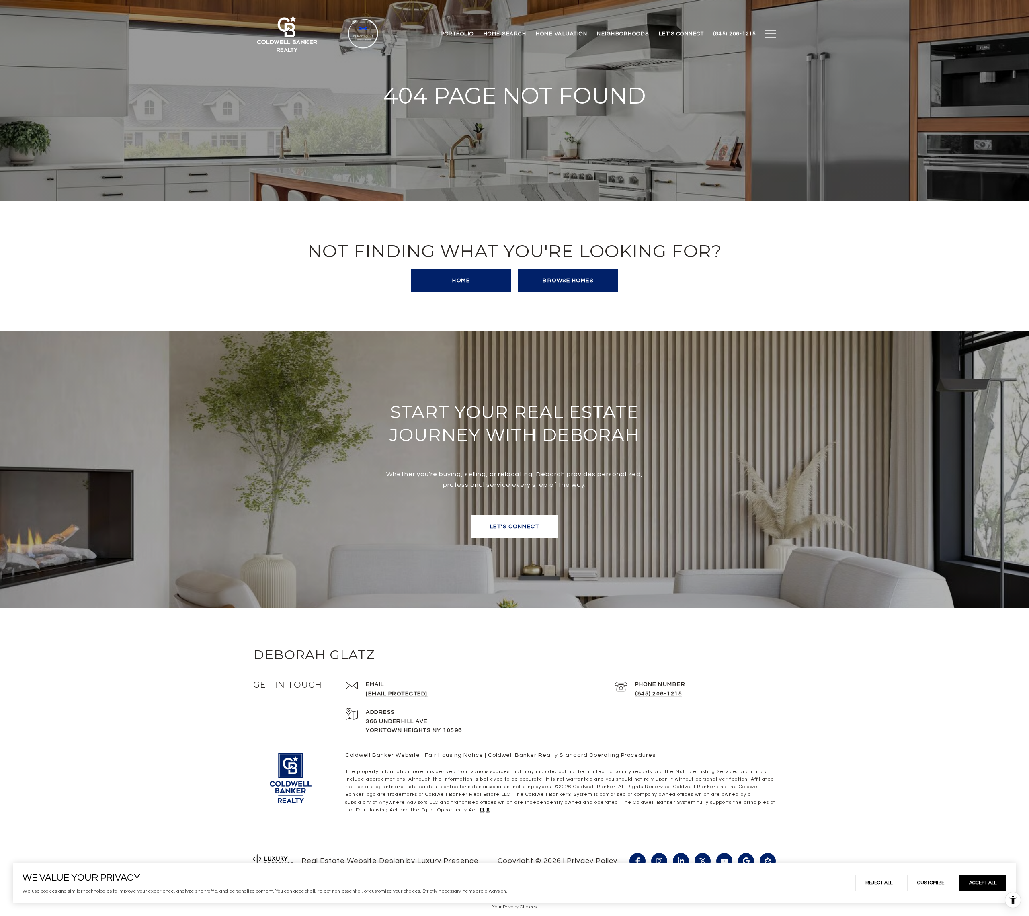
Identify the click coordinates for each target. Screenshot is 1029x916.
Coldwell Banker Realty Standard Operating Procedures (572, 755)
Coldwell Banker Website (382, 755)
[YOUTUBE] (724, 861)
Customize (930, 882)
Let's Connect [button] (514, 526)
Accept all (982, 882)
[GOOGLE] (746, 861)
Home (461, 280)
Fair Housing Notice (455, 755)
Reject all (878, 882)
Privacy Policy (592, 861)
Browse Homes (568, 280)
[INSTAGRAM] (659, 861)
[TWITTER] (703, 861)
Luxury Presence (448, 861)
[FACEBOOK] (637, 861)
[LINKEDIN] (681, 861)
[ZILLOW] (768, 861)
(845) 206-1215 (658, 694)
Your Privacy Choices (514, 907)
